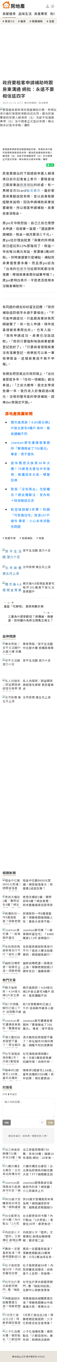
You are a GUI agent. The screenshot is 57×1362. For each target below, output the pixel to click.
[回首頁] (14, 4)
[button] (52, 6)
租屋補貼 (27, 538)
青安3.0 (9, 21)
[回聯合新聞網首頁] (6, 4)
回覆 (50, 1122)
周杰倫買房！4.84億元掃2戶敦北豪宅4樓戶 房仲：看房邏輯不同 (30, 428)
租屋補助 (37, 21)
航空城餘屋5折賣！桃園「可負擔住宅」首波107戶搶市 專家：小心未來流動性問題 (30, 518)
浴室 (51, 21)
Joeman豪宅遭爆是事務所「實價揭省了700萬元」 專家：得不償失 (30, 448)
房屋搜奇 (9, 13)
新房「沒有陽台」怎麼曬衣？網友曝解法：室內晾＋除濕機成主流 (30, 495)
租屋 (41, 538)
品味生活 (25, 13)
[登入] (47, 6)
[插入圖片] (42, 1122)
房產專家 (41, 13)
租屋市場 (10, 538)
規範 (6, 1122)
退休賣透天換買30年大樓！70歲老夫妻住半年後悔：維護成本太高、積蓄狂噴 (30, 471)
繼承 (23, 21)
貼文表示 (33, 190)
